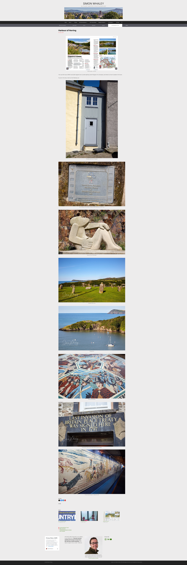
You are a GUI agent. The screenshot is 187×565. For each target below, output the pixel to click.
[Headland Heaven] (113, 516)
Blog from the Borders (62, 25)
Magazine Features (102, 22)
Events (84, 25)
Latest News (74, 25)
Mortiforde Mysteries (83, 22)
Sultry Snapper (62, 531)
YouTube (117, 22)
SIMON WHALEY (93, 3)
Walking (127, 25)
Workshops (93, 25)
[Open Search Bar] (121, 22)
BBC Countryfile (62, 528)
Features (103, 25)
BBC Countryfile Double (62, 521)
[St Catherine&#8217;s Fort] (91, 516)
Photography (110, 22)
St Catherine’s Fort (84, 521)
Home (66, 22)
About (70, 22)
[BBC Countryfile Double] (69, 516)
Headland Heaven (106, 521)
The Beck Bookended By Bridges (65, 529)
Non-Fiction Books (93, 22)
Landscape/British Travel (115, 25)
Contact (75, 22)
